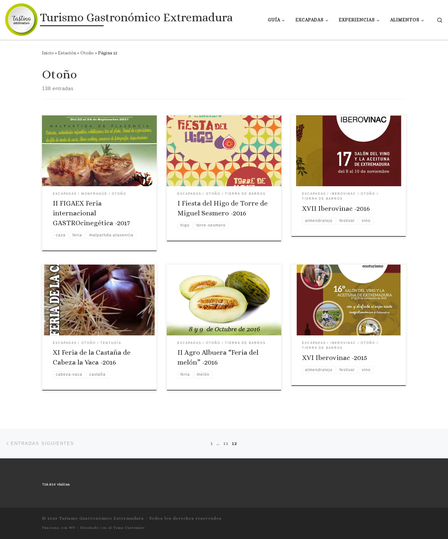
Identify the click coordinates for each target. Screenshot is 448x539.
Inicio (48, 52)
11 (226, 443)
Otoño (87, 52)
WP (72, 528)
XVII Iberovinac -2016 (336, 208)
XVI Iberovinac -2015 (334, 358)
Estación (67, 52)
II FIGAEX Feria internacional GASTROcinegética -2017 (91, 213)
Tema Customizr (129, 528)
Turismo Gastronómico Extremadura (101, 518)
